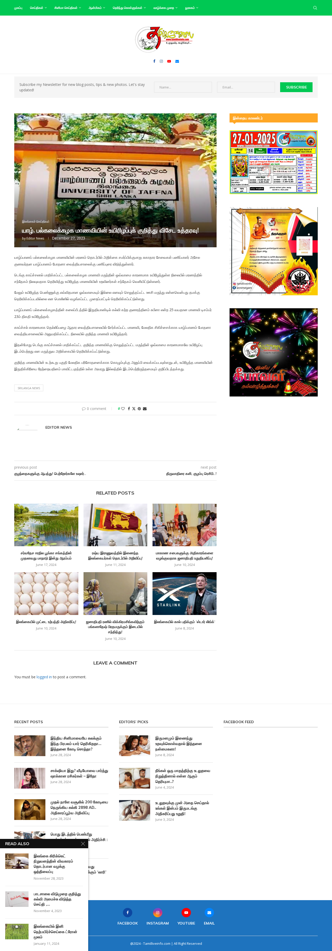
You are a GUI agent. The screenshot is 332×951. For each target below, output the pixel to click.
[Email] (177, 61)
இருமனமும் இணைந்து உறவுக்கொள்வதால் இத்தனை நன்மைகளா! (178, 743)
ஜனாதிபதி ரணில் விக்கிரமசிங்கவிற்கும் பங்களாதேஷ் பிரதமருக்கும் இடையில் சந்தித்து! (115, 626)
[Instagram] (161, 61)
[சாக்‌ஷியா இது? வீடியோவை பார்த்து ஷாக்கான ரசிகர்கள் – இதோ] (29, 778)
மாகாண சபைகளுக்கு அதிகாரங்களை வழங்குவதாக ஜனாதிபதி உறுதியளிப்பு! (184, 555)
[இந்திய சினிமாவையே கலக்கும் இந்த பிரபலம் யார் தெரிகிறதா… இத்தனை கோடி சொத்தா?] (29, 745)
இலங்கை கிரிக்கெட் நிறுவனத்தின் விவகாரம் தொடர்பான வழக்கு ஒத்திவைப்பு (53, 863)
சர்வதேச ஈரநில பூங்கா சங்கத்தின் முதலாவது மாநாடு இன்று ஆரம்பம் (46, 555)
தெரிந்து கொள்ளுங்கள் (127, 8)
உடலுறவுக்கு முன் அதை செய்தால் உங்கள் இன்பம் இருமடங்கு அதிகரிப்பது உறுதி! (182, 808)
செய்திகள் (36, 8)
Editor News (35, 238)
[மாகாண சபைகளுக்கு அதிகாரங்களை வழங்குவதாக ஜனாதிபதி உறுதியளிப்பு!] (185, 525)
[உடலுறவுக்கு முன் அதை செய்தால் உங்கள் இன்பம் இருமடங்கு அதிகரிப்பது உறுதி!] (134, 810)
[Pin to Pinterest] (139, 408)
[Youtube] (169, 61)
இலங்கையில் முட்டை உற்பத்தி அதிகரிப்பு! (46, 621)
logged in (44, 676)
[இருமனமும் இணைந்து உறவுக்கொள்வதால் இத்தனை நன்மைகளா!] (134, 745)
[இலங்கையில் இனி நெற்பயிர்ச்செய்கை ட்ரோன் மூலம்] (17, 931)
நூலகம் (190, 8)
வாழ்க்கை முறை (164, 8)
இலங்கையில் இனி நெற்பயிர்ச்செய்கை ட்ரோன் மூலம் (55, 931)
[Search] (315, 7)
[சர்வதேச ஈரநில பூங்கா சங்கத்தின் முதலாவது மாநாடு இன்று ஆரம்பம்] (46, 525)
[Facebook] (154, 61)
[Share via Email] (145, 408)
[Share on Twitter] (134, 408)
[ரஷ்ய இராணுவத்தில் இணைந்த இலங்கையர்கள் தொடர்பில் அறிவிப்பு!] (116, 525)
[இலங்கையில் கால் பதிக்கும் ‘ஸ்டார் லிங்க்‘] (185, 593)
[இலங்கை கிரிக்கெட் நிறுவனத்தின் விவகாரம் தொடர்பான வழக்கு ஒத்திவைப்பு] (17, 861)
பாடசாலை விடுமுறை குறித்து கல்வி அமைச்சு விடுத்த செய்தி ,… (57, 899)
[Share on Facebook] (129, 408)
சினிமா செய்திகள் (66, 8)
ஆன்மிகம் (95, 8)
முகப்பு (18, 8)
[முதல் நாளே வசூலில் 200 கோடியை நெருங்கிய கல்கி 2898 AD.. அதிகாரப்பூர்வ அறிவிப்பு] (29, 809)
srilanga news (29, 388)
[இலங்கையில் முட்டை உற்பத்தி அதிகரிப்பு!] (46, 593)
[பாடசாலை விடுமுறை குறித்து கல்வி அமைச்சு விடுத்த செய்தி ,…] (17, 899)
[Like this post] (123, 408)
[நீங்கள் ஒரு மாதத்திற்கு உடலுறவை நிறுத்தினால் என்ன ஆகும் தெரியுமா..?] (134, 778)
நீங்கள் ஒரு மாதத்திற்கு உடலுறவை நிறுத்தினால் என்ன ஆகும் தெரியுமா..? (182, 776)
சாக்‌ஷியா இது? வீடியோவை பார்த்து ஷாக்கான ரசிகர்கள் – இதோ (79, 773)
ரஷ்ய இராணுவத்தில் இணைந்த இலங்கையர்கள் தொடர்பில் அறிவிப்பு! (115, 555)
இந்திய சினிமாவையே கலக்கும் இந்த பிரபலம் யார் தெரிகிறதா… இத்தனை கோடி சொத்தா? (76, 743)
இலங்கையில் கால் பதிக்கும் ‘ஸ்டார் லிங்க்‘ (184, 621)
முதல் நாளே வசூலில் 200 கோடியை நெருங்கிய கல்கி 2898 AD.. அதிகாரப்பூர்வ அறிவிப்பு (79, 807)
